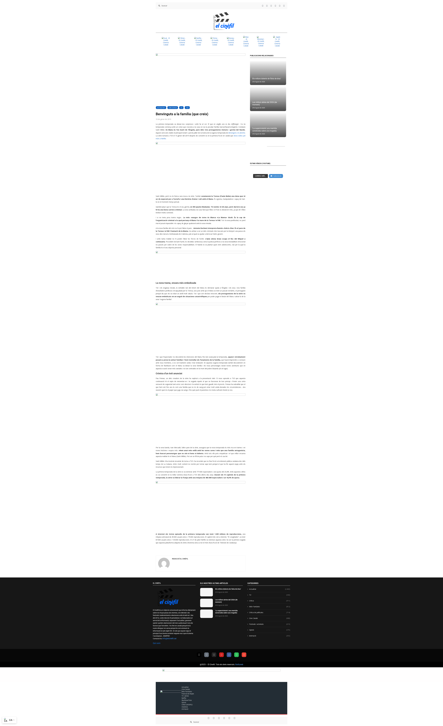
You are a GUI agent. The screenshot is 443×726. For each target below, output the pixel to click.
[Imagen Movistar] (261, 41)
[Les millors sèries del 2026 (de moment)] (206, 603)
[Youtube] (221, 654)
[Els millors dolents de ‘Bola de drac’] (268, 73)
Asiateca (185, 707)
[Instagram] (214, 654)
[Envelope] (244, 654)
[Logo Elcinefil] (223, 21)
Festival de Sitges (188, 694)
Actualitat (161, 108)
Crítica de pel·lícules (269, 612)
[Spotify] (236, 654)
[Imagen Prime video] (215, 41)
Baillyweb (239, 664)
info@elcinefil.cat (169, 638)
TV (181, 108)
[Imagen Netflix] (198, 41)
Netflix (184, 698)
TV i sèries (185, 696)
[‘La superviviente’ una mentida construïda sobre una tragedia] (206, 614)
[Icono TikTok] (267, 6)
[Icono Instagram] (271, 6)
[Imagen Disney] (231, 41)
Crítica (269, 601)
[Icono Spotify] (284, 6)
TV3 (187, 108)
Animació (269, 636)
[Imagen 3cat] (166, 41)
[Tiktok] (206, 654)
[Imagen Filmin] (182, 41)
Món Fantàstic (269, 606)
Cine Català (173, 108)
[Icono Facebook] (280, 6)
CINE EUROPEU (187, 705)
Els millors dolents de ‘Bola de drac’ (266, 79)
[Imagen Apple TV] (277, 41)
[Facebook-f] (229, 654)
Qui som (156, 643)
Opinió (269, 630)
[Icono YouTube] (275, 6)
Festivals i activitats (269, 624)
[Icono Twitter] (263, 6)
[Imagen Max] (246, 41)
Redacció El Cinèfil (180, 559)
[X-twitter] (199, 654)
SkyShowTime (187, 700)
